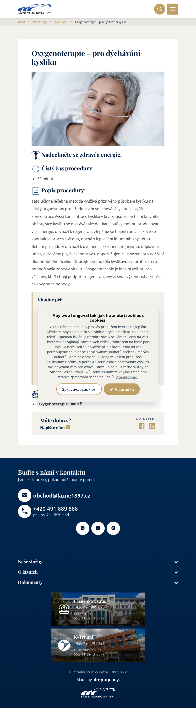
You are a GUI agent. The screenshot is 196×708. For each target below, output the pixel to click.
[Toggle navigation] (172, 9)
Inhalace (61, 22)
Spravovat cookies (79, 389)
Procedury (40, 22)
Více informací (127, 377)
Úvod (21, 22)
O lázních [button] (28, 572)
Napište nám (52, 427)
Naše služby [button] (30, 561)
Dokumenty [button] (30, 582)
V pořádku (124, 389)
